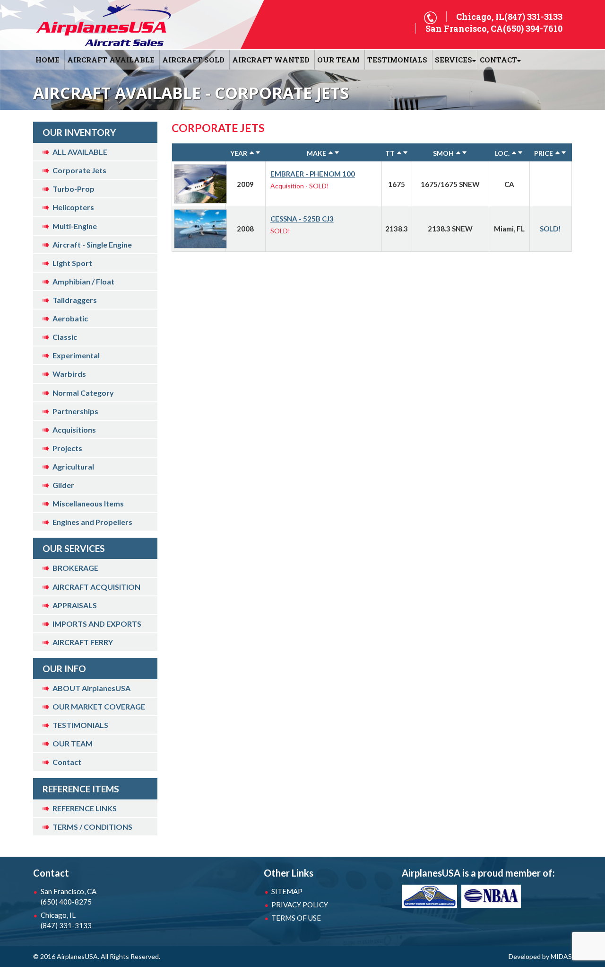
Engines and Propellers (92, 521)
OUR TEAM (338, 59)
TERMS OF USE (296, 918)
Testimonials (397, 59)
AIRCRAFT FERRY (82, 642)
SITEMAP (286, 891)
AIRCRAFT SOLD (193, 59)
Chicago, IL (66, 920)
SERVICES (453, 59)
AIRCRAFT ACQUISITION (96, 586)
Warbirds (69, 373)
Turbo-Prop (73, 188)
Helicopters (73, 207)
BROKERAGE (75, 567)
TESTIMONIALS (80, 724)
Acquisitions (74, 429)
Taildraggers (74, 299)
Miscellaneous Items (88, 503)
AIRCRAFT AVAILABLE (111, 59)
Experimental (76, 355)
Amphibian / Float (83, 281)
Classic (64, 336)
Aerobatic (70, 318)
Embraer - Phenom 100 (312, 173)
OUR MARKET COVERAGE (98, 706)
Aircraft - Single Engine (92, 244)
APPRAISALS (74, 605)
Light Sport (72, 262)
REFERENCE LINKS (84, 808)
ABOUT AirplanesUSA (91, 687)
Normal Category (83, 392)
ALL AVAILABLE (79, 151)
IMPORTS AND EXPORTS (96, 623)
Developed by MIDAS (540, 956)
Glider (63, 484)
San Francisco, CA (68, 896)
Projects (67, 448)
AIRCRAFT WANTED (271, 59)
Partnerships (75, 411)
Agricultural (73, 466)
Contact (66, 761)
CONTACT (498, 59)
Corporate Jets (79, 170)
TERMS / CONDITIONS (92, 826)
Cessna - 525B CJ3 (302, 218)
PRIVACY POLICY (299, 904)
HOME (47, 59)
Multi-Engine (74, 226)
